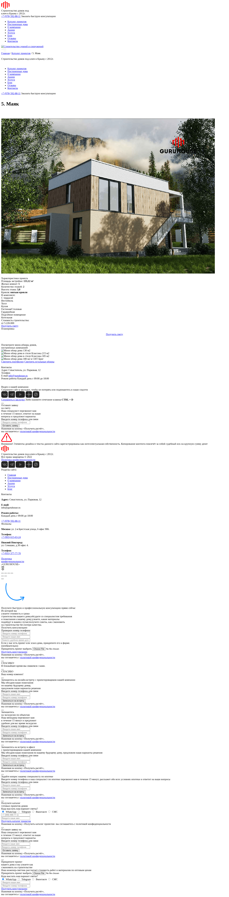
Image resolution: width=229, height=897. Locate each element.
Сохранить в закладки (13, 399)
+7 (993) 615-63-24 (11, 537)
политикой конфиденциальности (37, 431)
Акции (11, 30)
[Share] (5, 573)
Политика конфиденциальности (18, 459)
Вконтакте (41, 811)
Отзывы (11, 38)
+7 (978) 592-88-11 (11, 521)
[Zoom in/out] (12, 573)
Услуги (11, 32)
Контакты (12, 41)
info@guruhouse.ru (18, 375)
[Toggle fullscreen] (8, 573)
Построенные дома (17, 24)
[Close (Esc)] (2, 573)
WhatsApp (11, 811)
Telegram (26, 811)
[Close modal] (2, 403)
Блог (9, 35)
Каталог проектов (16, 21)
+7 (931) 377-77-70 (11, 553)
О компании (14, 27)
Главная (11, 475)
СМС (54, 811)
